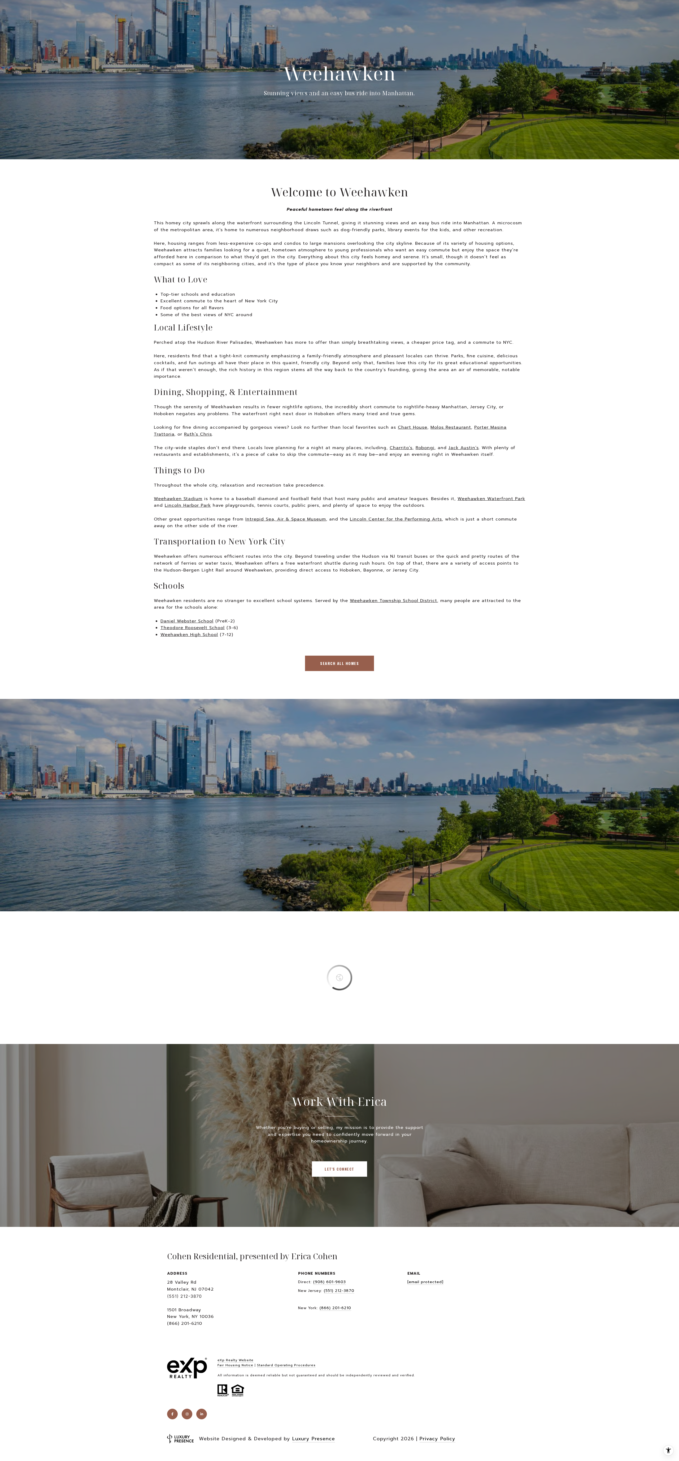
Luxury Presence (313, 1438)
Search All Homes (339, 663)
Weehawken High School (189, 634)
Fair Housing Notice (235, 1365)
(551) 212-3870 (339, 1291)
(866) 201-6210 (335, 1308)
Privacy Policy (437, 1438)
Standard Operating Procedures (286, 1365)
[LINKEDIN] (201, 1414)
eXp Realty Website (235, 1360)
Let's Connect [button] (339, 1169)
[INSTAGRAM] (187, 1414)
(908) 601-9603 (329, 1282)
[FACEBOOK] (172, 1414)
